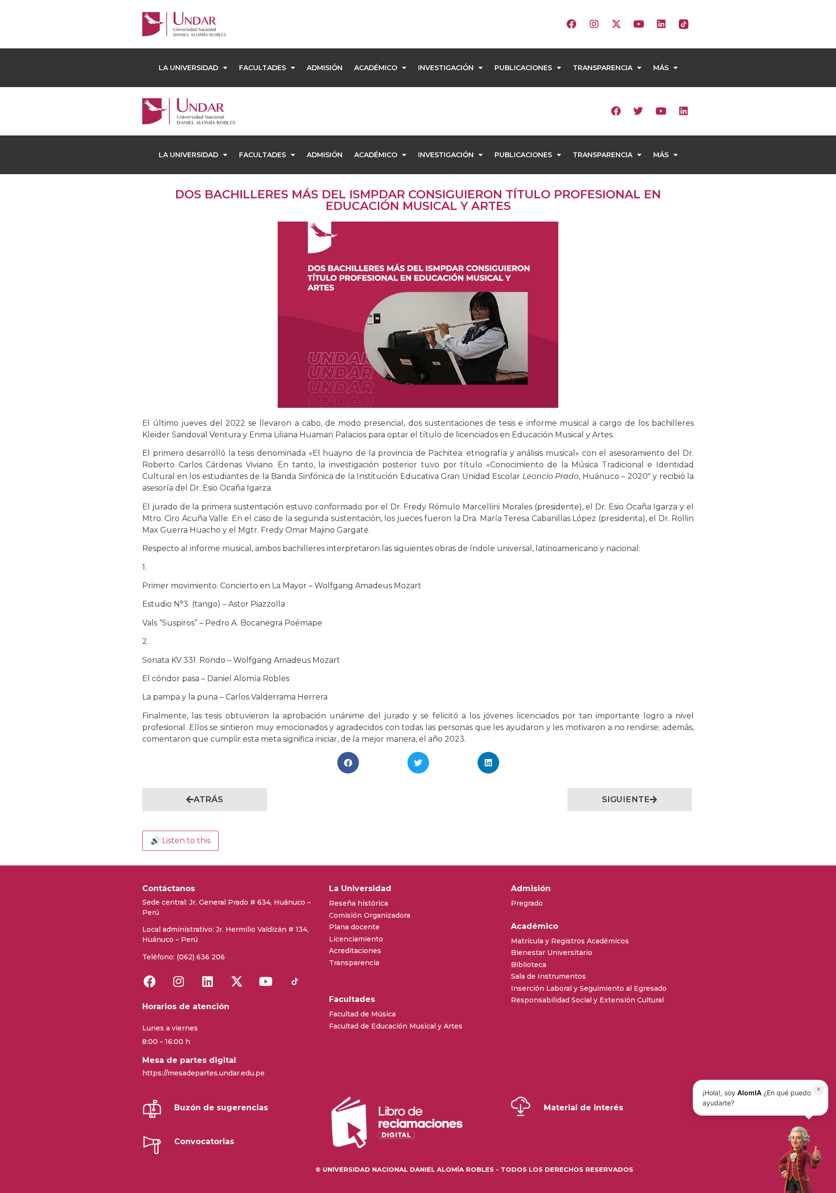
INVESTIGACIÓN (446, 67)
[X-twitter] (616, 24)
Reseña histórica (358, 903)
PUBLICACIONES (523, 67)
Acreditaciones (355, 950)
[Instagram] (594, 24)
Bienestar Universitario (551, 952)
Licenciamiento (356, 939)
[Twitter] (638, 111)
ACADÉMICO (375, 67)
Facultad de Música (362, 1014)
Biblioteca (528, 964)
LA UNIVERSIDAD (188, 67)
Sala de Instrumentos (548, 976)
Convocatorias (204, 1141)
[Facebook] (571, 24)
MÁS (661, 67)
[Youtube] (638, 24)
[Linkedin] (661, 24)
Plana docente (354, 927)
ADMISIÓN (325, 67)
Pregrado (527, 903)
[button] (348, 763)
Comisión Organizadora (369, 915)
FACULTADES (262, 67)
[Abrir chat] (797, 1159)
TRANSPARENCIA (602, 67)
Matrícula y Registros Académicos (570, 941)
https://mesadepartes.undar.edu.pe (203, 1073)
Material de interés (583, 1107)
